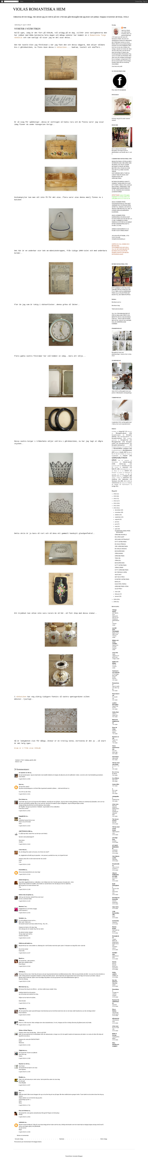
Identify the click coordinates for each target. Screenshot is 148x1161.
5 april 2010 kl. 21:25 (24, 901)
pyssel (120, 472)
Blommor (130, 431)
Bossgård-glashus (125, 436)
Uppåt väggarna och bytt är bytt (115, 656)
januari (117, 596)
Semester (122, 474)
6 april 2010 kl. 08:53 (24, 1015)
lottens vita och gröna (25, 894)
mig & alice (115, 907)
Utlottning (114, 479)
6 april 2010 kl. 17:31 (24, 1105)
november (118, 512)
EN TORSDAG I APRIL (121, 572)
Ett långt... (114, 841)
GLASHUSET (115, 455)
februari (117, 594)
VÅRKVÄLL (118, 560)
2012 (115, 503)
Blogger (80, 1156)
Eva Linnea (22, 799)
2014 (115, 498)
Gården (125, 455)
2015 (115, 496)
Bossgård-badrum (116, 435)
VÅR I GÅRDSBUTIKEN (121, 546)
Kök (131, 465)
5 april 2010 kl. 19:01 (24, 794)
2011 (115, 505)
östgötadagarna (125, 484)
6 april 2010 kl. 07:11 (24, 1003)
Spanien (114, 476)
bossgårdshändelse (116, 450)
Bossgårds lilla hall (127, 446)
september (118, 517)
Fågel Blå (21, 1008)
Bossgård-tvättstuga (116, 446)
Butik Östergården (115, 885)
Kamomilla (22, 869)
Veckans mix (116, 481)
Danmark (114, 1004)
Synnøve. (21, 918)
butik (21, 761)
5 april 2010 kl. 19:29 (24, 864)
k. (112, 789)
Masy (20, 1090)
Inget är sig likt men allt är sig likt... (115, 688)
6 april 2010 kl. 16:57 (24, 1085)
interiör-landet (127, 462)
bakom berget (23, 879)
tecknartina (115, 921)
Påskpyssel (127, 472)
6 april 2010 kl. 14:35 (24, 1071)
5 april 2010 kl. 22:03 (24, 938)
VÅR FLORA (127, 481)
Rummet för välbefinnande (115, 1001)
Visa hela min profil (117, 66)
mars (116, 591)
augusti (117, 519)
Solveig (21, 971)
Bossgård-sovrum (124, 443)
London (116, 467)
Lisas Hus (115, 652)
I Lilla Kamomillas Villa (115, 913)
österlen (116, 484)
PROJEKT (114, 472)
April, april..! (115, 779)
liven (20, 784)
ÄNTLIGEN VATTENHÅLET (122, 539)
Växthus (130, 482)
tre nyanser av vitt (24, 772)
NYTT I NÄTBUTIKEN (120, 541)
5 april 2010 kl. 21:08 (24, 889)
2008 (115, 601)
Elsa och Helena (23, 1110)
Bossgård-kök (116, 442)
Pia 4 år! (114, 822)
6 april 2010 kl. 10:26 (24, 1045)
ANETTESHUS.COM (24, 831)
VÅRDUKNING (119, 553)
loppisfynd (125, 467)
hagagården (22, 816)
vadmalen (21, 1122)
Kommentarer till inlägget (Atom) (32, 1142)
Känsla (114, 962)
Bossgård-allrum (121, 433)
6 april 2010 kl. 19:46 (24, 1132)
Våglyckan (22, 1050)
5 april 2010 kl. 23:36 (24, 981)
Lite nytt (114, 664)
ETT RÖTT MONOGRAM (115, 847)
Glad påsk (114, 859)
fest (117, 453)
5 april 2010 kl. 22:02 (24, 912)
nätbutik (126, 470)
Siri (128, 474)
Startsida (61, 1139)
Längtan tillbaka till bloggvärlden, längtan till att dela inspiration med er (115, 944)
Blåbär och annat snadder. (115, 642)
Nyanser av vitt (23, 1064)
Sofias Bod (115, 712)
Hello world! (115, 758)
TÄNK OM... (118, 558)
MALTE (114, 469)
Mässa (115, 470)
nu (120, 470)
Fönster (128, 453)
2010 (115, 508)
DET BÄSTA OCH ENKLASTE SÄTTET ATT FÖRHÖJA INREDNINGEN (115, 617)
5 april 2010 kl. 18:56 (24, 779)
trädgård (126, 476)
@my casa (115, 804)
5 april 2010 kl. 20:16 (24, 874)
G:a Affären (115, 778)
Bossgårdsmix (127, 450)
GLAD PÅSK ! (118, 588)
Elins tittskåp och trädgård (115, 1044)
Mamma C (22, 906)
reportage (114, 474)
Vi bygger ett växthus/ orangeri (115, 994)
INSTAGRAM (115, 462)
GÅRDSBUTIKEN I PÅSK (121, 586)
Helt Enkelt (115, 756)
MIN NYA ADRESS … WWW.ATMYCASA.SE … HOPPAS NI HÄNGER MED (115, 810)
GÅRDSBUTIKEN (119, 458)
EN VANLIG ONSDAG (121, 548)
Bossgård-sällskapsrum (118, 445)
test (120, 475)
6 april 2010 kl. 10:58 (24, 1058)
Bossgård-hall (124, 440)
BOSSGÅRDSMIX (120, 551)
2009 (115, 599)
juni (116, 524)
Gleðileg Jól (115, 975)
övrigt (113, 486)
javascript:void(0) (116, 465)
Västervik (124, 482)
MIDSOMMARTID (124, 469)
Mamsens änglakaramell (115, 721)
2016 (115, 494)
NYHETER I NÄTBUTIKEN (122, 579)
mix (131, 469)
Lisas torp (22, 849)
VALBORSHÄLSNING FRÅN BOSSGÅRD (122, 531)
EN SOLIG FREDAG (120, 544)
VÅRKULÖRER (119, 567)
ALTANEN (114, 431)
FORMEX (122, 453)
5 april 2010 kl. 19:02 (24, 810)
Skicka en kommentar (23, 1135)
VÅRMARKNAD (115, 482)
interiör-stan (122, 464)
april (116, 529)
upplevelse (126, 477)
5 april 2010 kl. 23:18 (24, 966)
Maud (20, 958)
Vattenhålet (125, 479)
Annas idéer (115, 784)
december (118, 510)
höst (119, 460)
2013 (115, 501)
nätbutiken (62, 47)
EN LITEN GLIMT (119, 537)
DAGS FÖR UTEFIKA (120, 584)
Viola (124, 27)
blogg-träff (121, 431)
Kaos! (113, 916)
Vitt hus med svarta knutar (115, 828)
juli (116, 522)
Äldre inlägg (103, 1139)
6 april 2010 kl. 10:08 (24, 1025)
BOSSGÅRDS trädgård (121, 448)
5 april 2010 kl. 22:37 (24, 953)
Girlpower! (114, 922)
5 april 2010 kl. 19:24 (24, 826)
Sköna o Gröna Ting (24, 1030)
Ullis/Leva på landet (24, 943)
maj (116, 526)
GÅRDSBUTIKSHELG (121, 534)
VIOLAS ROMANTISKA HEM (39, 9)
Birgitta (21, 1077)
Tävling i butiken (116, 477)
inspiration (126, 460)
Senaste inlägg (19, 1139)
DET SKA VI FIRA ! (120, 577)
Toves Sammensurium (115, 747)
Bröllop (116, 452)
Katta (20, 1020)
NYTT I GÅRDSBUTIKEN (121, 570)
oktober (117, 514)
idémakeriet (115, 1018)
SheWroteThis (115, 799)
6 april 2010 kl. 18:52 (24, 1117)
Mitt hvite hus (22, 987)
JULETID (124, 465)
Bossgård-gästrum (117, 438)
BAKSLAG (117, 581)
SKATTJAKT (118, 574)
